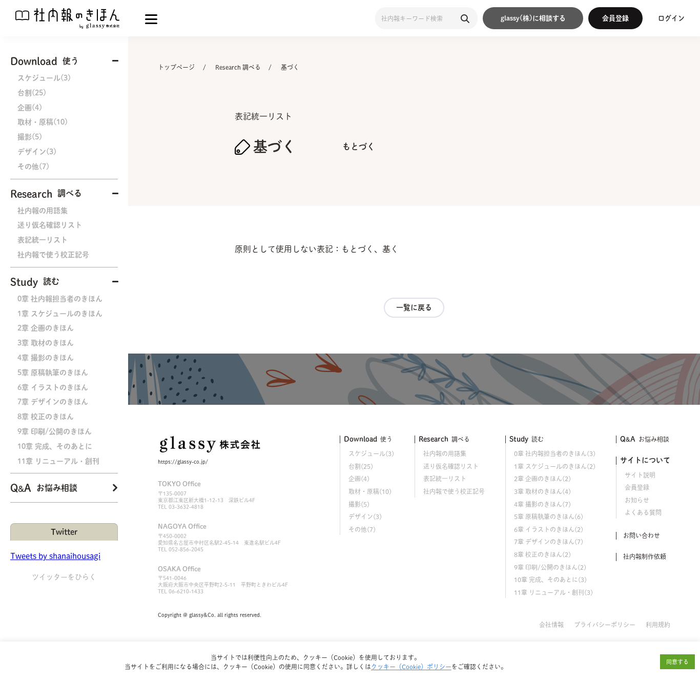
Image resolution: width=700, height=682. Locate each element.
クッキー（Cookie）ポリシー (411, 667)
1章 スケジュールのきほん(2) (554, 466)
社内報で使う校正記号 (53, 254)
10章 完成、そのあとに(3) (550, 579)
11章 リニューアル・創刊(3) (553, 592)
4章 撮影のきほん (45, 357)
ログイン (671, 18)
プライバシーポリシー (604, 625)
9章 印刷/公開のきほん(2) (550, 567)
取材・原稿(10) (42, 122)
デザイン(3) (36, 151)
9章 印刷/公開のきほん (54, 431)
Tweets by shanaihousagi (55, 556)
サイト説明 (640, 475)
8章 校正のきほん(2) (542, 554)
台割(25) (31, 92)
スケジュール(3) (44, 77)
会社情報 (551, 625)
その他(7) (33, 166)
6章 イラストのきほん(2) (548, 529)
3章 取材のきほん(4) (542, 491)
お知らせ (637, 500)
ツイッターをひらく (64, 577)
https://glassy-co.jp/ (183, 461)
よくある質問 (643, 512)
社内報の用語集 (42, 210)
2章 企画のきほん (45, 328)
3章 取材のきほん (45, 342)
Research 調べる (238, 67)
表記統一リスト (42, 239)
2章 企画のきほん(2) (542, 479)
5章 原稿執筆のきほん (52, 372)
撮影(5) (29, 136)
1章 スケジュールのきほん (59, 313)
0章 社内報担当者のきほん (59, 298)
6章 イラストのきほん (52, 387)
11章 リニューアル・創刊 (58, 461)
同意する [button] (677, 662)
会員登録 (615, 18)
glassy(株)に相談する (533, 18)
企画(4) (29, 107)
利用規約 (658, 625)
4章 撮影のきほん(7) (542, 504)
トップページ (176, 67)
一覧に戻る (414, 307)
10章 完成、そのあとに (54, 446)
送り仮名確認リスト (49, 225)
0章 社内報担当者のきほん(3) (554, 453)
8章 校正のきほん (45, 416)
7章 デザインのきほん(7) (548, 542)
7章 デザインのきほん (52, 401)
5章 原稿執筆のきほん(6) (548, 516)
